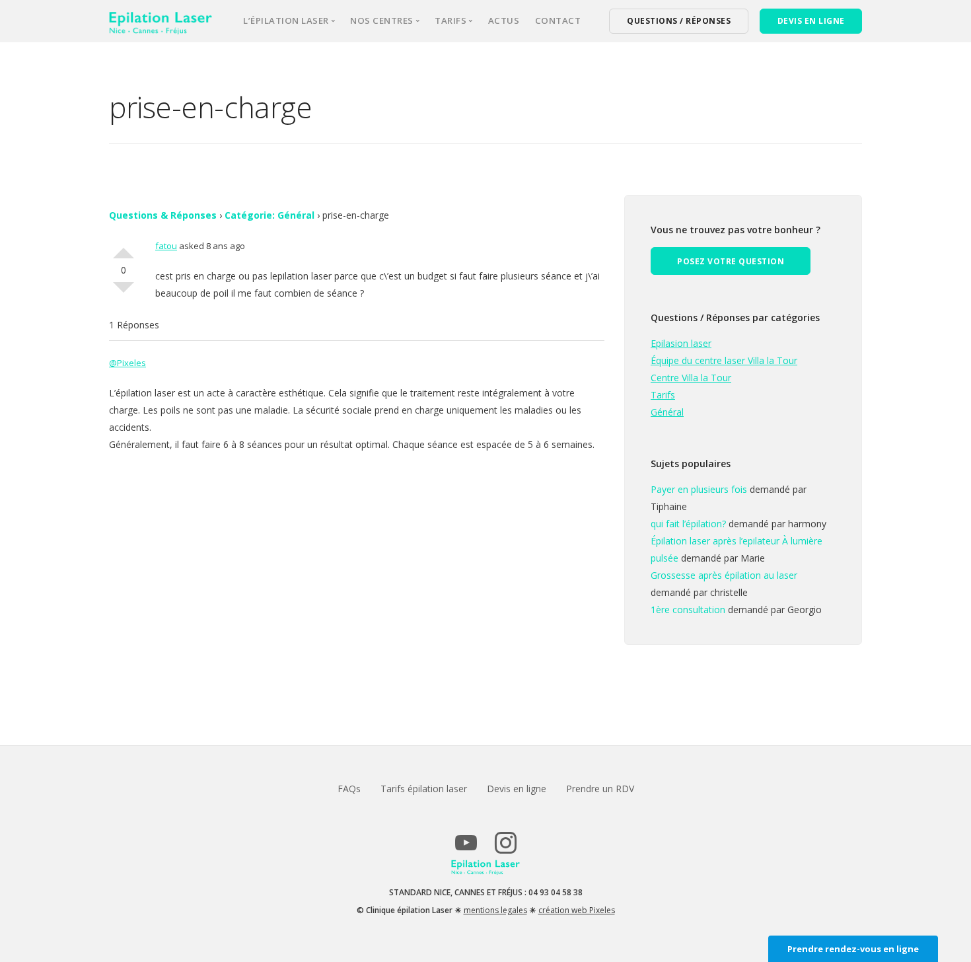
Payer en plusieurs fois (699, 489)
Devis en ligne (516, 788)
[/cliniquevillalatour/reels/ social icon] (505, 848)
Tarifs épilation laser (423, 788)
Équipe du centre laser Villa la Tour (724, 360)
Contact (558, 20)
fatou (166, 246)
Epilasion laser (681, 343)
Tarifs (663, 394)
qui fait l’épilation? (688, 523)
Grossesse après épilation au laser (724, 575)
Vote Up (123, 247)
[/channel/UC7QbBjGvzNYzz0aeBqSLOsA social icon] (465, 848)
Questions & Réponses (163, 215)
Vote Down (123, 292)
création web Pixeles (576, 910)
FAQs (349, 788)
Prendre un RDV (600, 788)
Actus (504, 20)
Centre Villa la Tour (691, 377)
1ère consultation (688, 609)
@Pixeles (127, 363)
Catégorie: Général (269, 215)
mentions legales (495, 910)
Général (667, 412)
